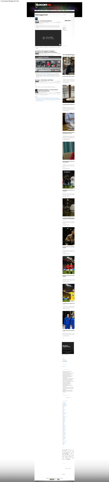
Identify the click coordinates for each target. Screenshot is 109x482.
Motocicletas (64, 429)
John (41, 98)
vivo (57, 99)
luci (48, 98)
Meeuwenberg (56, 98)
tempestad (51, 99)
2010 (64, 449)
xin (40, 100)
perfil (47, 76)
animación (38, 47)
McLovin (53, 98)
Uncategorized (65, 441)
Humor (64, 425)
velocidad (63, 459)
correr (43, 97)
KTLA (42, 98)
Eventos (64, 419)
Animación (64, 403)
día (69, 454)
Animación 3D (46, 22)
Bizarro (64, 410)
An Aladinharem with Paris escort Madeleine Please (72, 104)
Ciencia (64, 414)
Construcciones (65, 416)
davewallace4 (45, 74)
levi (44, 98)
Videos (64, 443)
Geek (63, 423)
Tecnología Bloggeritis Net (10, 1)
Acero (39, 97)
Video (36, 77)
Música (45, 81)
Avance (70, 450)
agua (73, 449)
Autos (63, 408)
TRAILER (66, 458)
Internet (64, 427)
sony (55, 76)
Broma (64, 412)
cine (48, 47)
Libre (45, 98)
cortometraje (65, 453)
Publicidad (64, 434)
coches (73, 451)
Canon (55, 73)
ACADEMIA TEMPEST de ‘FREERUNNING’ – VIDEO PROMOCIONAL (48, 90)
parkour (39, 99)
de (73, 453)
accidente (69, 449)
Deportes (45, 92)
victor (56, 99)
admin (43, 22)
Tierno (64, 439)
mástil (50, 98)
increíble (67, 455)
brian (43, 47)
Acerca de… (64, 366)
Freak (63, 421)
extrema (50, 97)
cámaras (52, 73)
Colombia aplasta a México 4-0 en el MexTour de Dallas (72, 303)
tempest (49, 99)
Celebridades (64, 413)
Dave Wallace (41, 74)
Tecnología (64, 438)
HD (73, 454)
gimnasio (37, 98)
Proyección (49, 76)
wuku (39, 100)
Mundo (64, 430)
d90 (38, 74)
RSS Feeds (52, 479)
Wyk (38, 77)
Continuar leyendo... (66, 82)
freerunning (53, 97)
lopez (47, 98)
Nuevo (63, 457)
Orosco (37, 99)
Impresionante (63, 455)
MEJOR (63, 456)
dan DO (45, 97)
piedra (41, 99)
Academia (37, 97)
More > (36, 96)
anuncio (68, 450)
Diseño (64, 418)
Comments (65, 360)
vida (65, 459)
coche (70, 451)
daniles (48, 97)
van (59, 76)
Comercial (67, 452)
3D (36, 47)
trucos (54, 99)
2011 (67, 449)
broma (73, 450)
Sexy (63, 435)
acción (71, 449)
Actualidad (64, 402)
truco (70, 458)
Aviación (64, 409)
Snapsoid (64, 436)
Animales (64, 406)
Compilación (72, 452)
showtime (46, 99)
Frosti (56, 97)
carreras (65, 451)
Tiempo (63, 458)
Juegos (64, 428)
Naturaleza (64, 432)
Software (64, 437)
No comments (58, 92)
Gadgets (64, 422)
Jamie (39, 98)
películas (56, 47)
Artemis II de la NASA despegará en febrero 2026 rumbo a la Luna (74, 330)
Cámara (50, 73)
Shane (43, 99)
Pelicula (66, 457)
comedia (63, 452)
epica (71, 454)
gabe (57, 97)
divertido (67, 454)
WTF (63, 444)
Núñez (59, 98)
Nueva (73, 456)
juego (70, 455)
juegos (72, 455)
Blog (63, 411)
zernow (42, 100)
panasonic (42, 76)
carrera (62, 451)
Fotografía (45, 53)
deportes (63, 454)
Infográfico (64, 426)
